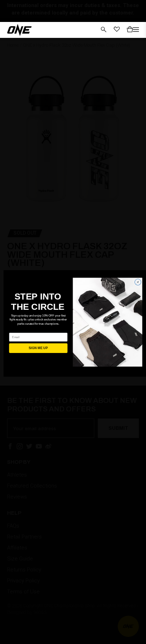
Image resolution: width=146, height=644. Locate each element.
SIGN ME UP (38, 348)
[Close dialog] (138, 282)
